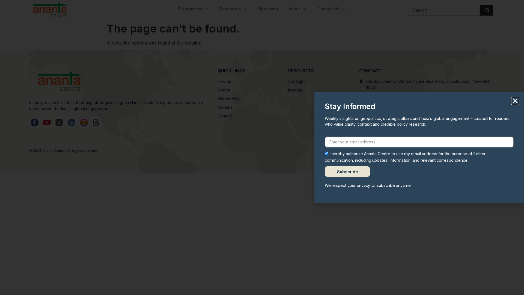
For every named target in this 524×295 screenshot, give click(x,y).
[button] (515, 101)
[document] (262, 147)
